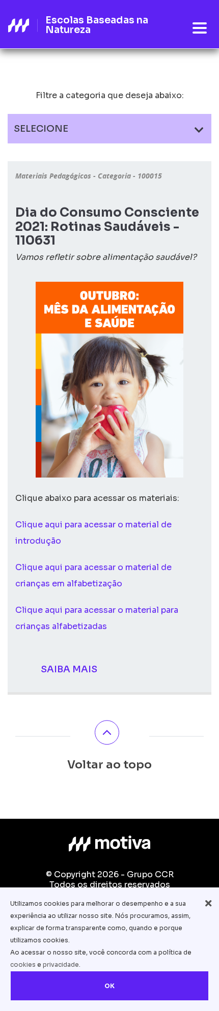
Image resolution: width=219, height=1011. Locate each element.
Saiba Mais (69, 669)
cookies (23, 964)
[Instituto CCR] (109, 844)
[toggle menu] (199, 28)
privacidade (61, 964)
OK (109, 986)
